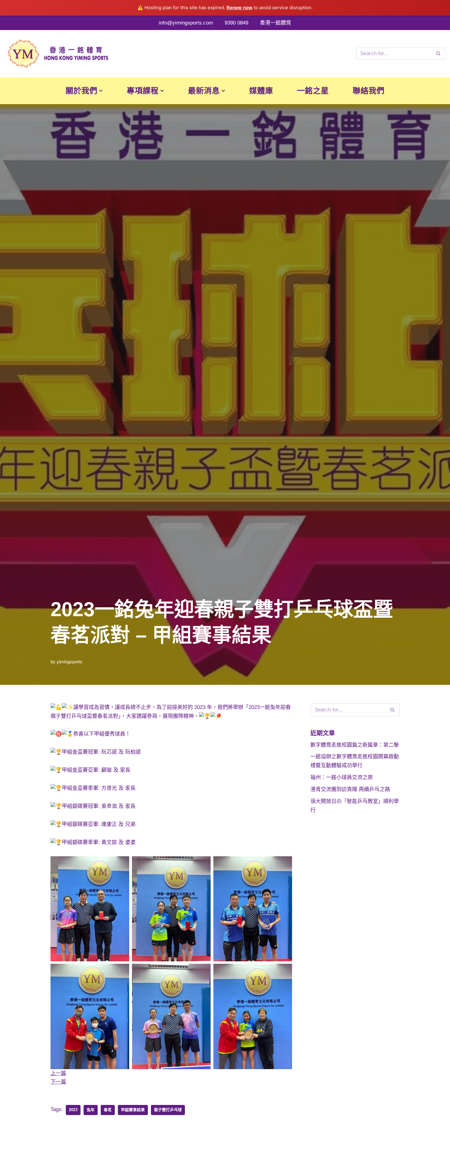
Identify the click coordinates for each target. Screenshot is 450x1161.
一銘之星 (313, 90)
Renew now (240, 7)
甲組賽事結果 (133, 1109)
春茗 (108, 1109)
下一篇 (58, 1082)
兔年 (91, 1109)
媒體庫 (261, 90)
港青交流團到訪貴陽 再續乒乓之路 (350, 789)
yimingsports (69, 661)
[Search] (438, 53)
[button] (101, 91)
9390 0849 (236, 23)
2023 (73, 1109)
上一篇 (58, 1073)
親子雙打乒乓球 (168, 1109)
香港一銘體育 (275, 23)
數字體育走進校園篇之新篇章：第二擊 (354, 745)
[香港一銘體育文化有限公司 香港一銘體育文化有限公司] (58, 54)
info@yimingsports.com (186, 23)
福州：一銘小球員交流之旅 (341, 777)
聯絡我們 (368, 90)
